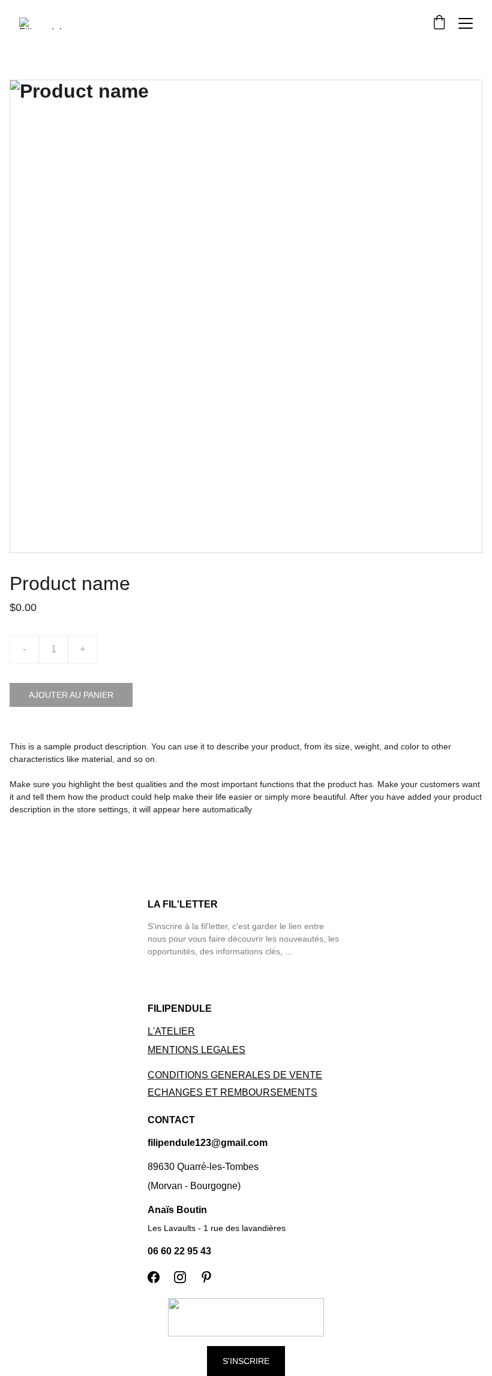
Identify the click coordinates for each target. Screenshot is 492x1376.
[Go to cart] (439, 23)
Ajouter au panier (71, 695)
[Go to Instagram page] (180, 1277)
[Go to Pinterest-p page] (206, 1277)
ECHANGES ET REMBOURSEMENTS (232, 1092)
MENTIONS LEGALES (196, 1050)
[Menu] (465, 23)
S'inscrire (246, 1361)
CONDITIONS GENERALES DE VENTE (235, 1075)
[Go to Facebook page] (154, 1277)
